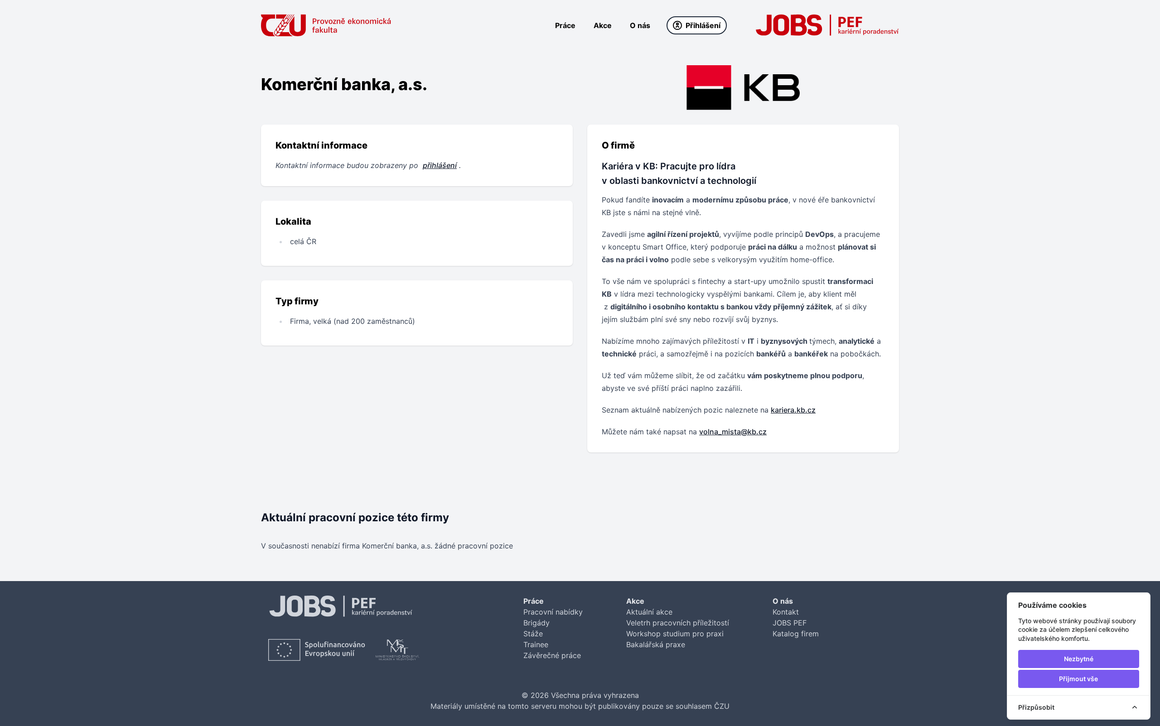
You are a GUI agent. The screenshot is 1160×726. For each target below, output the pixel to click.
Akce (603, 25)
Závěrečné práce (552, 655)
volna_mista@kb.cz (733, 431)
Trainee (535, 644)
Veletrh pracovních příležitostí (677, 622)
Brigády (536, 622)
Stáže (533, 633)
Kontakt (786, 611)
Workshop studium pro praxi (675, 633)
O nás (640, 25)
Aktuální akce (649, 611)
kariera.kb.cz (793, 409)
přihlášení (440, 165)
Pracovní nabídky (553, 611)
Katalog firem (796, 633)
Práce (565, 25)
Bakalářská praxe (655, 644)
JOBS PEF (790, 622)
